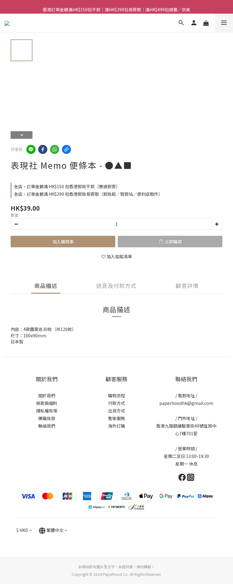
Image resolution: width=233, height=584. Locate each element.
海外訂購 (116, 426)
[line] (30, 149)
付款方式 (116, 403)
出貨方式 (116, 411)
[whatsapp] (54, 149)
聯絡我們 (46, 426)
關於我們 (46, 395)
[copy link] (66, 149)
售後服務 (116, 418)
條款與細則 (46, 403)
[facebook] (42, 149)
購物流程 (116, 395)
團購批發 (46, 418)
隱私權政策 (46, 411)
